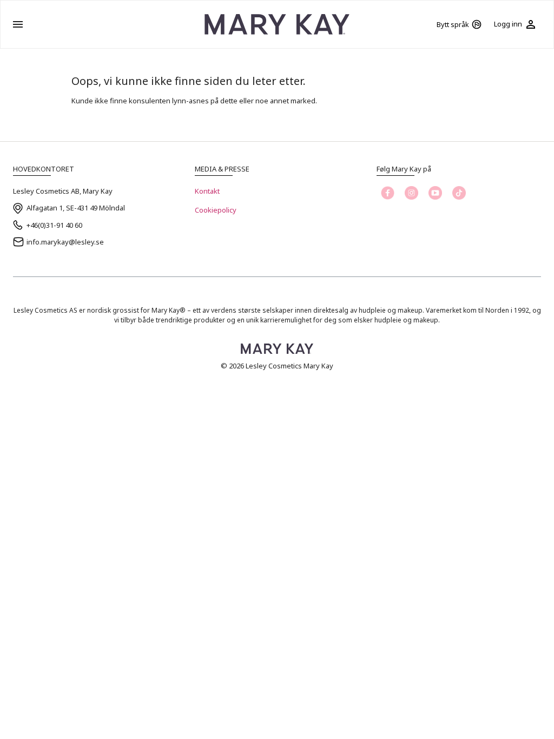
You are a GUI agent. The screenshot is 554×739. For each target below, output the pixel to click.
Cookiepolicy (215, 210)
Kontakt (207, 191)
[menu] (18, 24)
